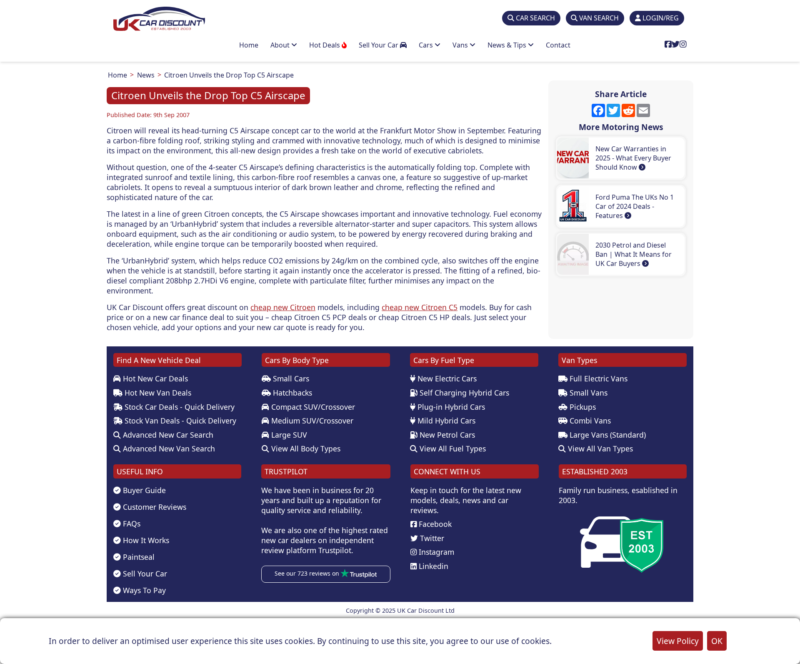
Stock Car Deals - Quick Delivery (178, 407)
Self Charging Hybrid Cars (463, 393)
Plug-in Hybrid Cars (450, 407)
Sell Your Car (379, 45)
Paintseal (138, 557)
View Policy (678, 640)
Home (248, 45)
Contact (558, 45)
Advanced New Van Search (168, 449)
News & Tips (508, 45)
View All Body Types (304, 449)
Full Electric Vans (598, 378)
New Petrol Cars (446, 435)
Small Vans (588, 393)
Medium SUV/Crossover (311, 421)
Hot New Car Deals (154, 378)
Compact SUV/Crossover (312, 407)
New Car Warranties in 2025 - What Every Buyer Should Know (633, 158)
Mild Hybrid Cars (445, 421)
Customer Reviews (153, 507)
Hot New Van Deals (156, 393)
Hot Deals (325, 45)
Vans (461, 45)
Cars (427, 45)
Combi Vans (589, 421)
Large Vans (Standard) (607, 435)
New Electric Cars (446, 378)
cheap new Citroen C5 (420, 307)
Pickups (582, 407)
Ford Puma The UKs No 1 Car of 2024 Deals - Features (634, 206)
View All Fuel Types (452, 449)
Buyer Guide (143, 490)
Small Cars (290, 378)
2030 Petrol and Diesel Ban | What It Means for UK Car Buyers (633, 254)
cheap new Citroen (282, 307)
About (280, 45)
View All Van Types (599, 449)
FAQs (130, 524)
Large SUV (288, 435)
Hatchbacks (291, 393)
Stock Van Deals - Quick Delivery (179, 421)
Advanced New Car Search (167, 435)
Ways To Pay (143, 590)
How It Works (145, 540)
